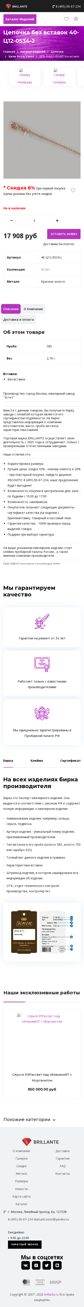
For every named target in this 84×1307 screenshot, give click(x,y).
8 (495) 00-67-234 (68, 6)
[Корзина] (76, 19)
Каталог (22, 1204)
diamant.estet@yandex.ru (51, 1219)
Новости (21, 1189)
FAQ (63, 1166)
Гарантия (63, 1158)
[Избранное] (66, 19)
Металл (21, 1173)
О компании (21, 1151)
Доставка (63, 1151)
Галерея (22, 1158)
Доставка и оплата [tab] (18, 319)
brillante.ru (51, 1294)
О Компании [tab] (33, 309)
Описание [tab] (11, 309)
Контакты (62, 1173)
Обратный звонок (24, 1244)
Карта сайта (21, 1196)
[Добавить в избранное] (73, 190)
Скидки (21, 1166)
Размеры (21, 1181)
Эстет (45, 269)
